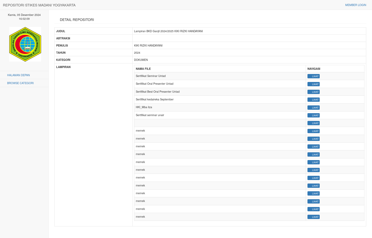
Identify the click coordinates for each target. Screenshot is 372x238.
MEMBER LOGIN (355, 5)
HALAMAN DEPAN (18, 75)
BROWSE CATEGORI (20, 83)
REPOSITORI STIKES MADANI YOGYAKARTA (39, 4)
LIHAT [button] (315, 76)
